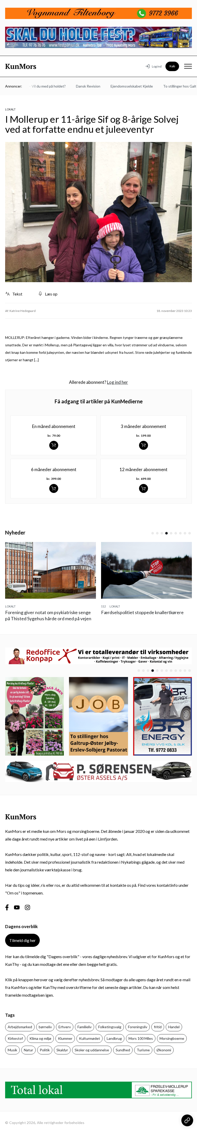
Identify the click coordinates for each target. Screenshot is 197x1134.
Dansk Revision (78, 86)
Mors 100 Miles (141, 1038)
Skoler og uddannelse (92, 1050)
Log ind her (117, 382)
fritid (158, 1027)
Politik (45, 1050)
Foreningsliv (137, 1027)
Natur (28, 1050)
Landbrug (114, 1038)
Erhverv (64, 1027)
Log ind (157, 66)
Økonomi (163, 1050)
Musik (12, 1050)
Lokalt (10, 109)
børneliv (45, 1027)
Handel (174, 1027)
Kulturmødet (89, 1038)
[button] (152, 533)
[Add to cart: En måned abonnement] (53, 445)
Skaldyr (62, 1050)
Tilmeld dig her (22, 940)
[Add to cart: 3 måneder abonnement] (143, 445)
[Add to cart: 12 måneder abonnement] (143, 488)
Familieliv (84, 1027)
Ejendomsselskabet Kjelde (122, 86)
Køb (172, 66)
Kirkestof (15, 1038)
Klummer (65, 1038)
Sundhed (123, 1050)
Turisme (143, 1050)
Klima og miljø (40, 1038)
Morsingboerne (172, 1038)
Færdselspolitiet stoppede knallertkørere (142, 612)
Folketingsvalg (109, 1027)
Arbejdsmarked (20, 1027)
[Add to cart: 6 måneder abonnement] (53, 488)
